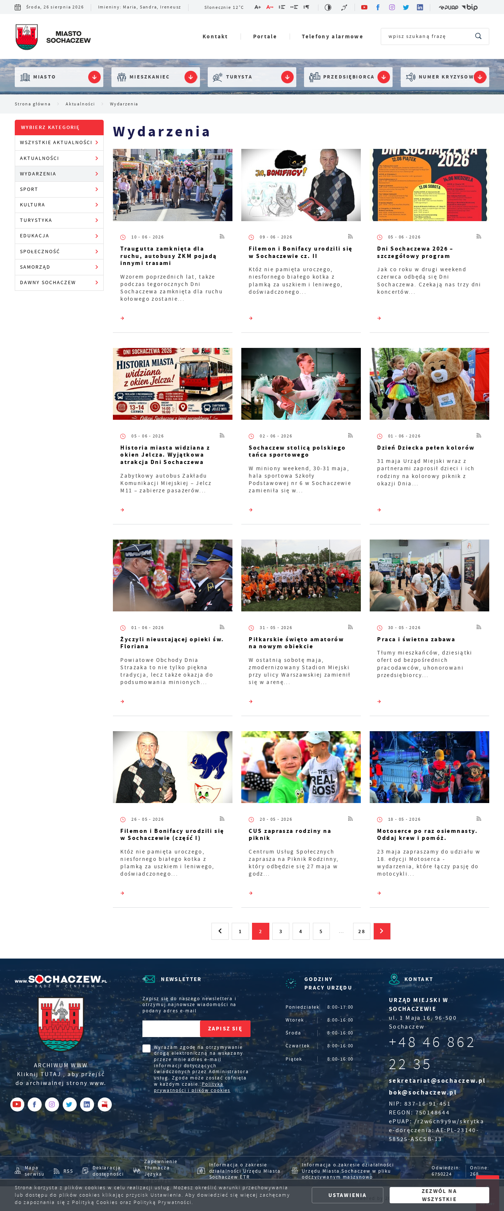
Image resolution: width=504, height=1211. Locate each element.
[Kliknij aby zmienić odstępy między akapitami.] (306, 8)
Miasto (44, 77)
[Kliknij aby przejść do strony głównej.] (53, 38)
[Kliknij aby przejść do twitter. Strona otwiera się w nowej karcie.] (407, 7)
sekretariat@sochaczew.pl (437, 1080)
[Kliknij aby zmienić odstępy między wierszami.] (282, 8)
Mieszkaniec (150, 77)
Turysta (239, 77)
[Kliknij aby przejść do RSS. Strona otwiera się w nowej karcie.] (222, 237)
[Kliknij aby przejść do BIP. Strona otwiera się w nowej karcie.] (469, 7)
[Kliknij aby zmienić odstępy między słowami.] (294, 8)
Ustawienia (347, 1195)
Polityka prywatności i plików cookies (192, 1087)
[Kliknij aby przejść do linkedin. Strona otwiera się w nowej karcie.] (421, 7)
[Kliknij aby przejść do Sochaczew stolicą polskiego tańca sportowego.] (301, 385)
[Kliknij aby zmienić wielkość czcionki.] (258, 8)
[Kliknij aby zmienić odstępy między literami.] (270, 8)
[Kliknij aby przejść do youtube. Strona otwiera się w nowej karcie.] (365, 7)
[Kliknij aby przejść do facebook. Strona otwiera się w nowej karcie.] (379, 7)
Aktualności (39, 158)
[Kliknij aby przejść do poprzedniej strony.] (219, 931)
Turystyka (36, 220)
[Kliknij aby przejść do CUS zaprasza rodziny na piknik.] (301, 768)
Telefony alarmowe (332, 36)
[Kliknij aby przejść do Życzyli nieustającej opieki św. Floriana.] (172, 577)
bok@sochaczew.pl (423, 1092)
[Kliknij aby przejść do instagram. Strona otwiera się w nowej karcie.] (393, 7)
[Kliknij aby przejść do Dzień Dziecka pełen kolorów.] (429, 385)
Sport (29, 189)
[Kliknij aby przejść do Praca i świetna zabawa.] (429, 577)
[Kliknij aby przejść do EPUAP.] (448, 8)
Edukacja (34, 236)
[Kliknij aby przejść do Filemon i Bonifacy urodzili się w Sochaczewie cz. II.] (301, 186)
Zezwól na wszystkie (439, 1195)
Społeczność (40, 251)
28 (361, 931)
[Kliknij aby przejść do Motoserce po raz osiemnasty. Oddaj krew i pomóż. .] (429, 768)
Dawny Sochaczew (48, 282)
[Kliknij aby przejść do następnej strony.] (381, 931)
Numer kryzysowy (448, 77)
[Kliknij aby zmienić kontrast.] (328, 7)
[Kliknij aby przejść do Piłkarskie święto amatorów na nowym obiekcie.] (301, 577)
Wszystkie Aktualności (56, 142)
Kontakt (215, 36)
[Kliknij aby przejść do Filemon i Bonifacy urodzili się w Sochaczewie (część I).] (172, 768)
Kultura (32, 205)
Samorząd (35, 267)
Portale (265, 36)
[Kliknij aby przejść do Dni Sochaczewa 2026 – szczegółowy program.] (429, 186)
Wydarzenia (38, 174)
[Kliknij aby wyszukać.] (479, 36)
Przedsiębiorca (348, 77)
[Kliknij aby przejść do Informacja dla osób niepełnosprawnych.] (345, 7)
